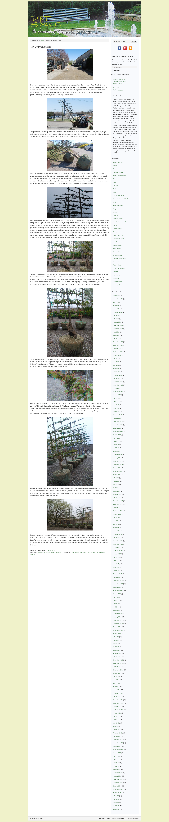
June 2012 (116, 680)
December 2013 (118, 620)
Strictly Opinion (117, 255)
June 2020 (116, 362)
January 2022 (117, 322)
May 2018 (116, 444)
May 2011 (116, 723)
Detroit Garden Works (119, 81)
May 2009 (116, 802)
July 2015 (116, 557)
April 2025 (116, 305)
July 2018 (116, 438)
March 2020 (116, 372)
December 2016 (118, 501)
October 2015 (117, 547)
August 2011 (117, 713)
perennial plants (118, 205)
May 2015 (116, 564)
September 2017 (118, 471)
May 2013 (116, 643)
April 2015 (116, 567)
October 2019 (117, 388)
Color (114, 182)
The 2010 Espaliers (40, 46)
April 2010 (116, 766)
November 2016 (118, 504)
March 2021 (116, 335)
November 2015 (118, 544)
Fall (114, 179)
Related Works (117, 281)
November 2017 (118, 464)
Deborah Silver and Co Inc (121, 199)
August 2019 (117, 395)
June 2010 (116, 759)
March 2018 (116, 451)
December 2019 (118, 381)
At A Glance (116, 275)
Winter (115, 189)
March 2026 (116, 295)
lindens (32, 554)
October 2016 (117, 507)
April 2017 (116, 488)
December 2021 (118, 325)
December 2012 (118, 660)
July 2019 (116, 398)
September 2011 (118, 709)
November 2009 (118, 782)
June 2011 (116, 719)
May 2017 (116, 484)
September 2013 (118, 630)
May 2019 (116, 405)
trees (114, 202)
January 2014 (117, 617)
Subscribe (116, 70)
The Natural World (118, 242)
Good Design (117, 248)
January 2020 (117, 378)
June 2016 (116, 521)
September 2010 (118, 749)
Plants (115, 165)
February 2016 (117, 534)
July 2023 (116, 318)
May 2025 (116, 302)
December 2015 (118, 541)
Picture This (116, 252)
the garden (116, 209)
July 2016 (116, 517)
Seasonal (116, 278)
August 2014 (117, 594)
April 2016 (116, 527)
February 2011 (117, 733)
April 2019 (116, 408)
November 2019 (118, 385)
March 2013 (116, 650)
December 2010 (118, 739)
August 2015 (117, 554)
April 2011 (116, 726)
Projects (115, 271)
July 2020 (116, 358)
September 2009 (118, 789)
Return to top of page (36, 818)
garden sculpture (118, 162)
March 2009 (116, 809)
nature (115, 212)
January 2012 (117, 696)
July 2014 (116, 597)
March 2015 (116, 570)
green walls (75, 552)
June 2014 (116, 600)
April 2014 (116, 607)
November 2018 (118, 425)
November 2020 (118, 345)
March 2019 (116, 411)
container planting (118, 172)
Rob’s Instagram (118, 90)
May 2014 (116, 603)
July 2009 (116, 796)
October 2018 (117, 428)
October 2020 (117, 348)
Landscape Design (44, 552)
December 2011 (118, 700)
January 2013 (117, 656)
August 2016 (117, 514)
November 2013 (118, 623)
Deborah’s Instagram (119, 88)
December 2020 (118, 342)
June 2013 (116, 640)
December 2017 (118, 461)
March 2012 (116, 690)
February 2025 (117, 312)
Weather (115, 215)
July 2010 (116, 756)
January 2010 (117, 776)
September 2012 (118, 670)
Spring (115, 232)
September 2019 (118, 391)
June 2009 (116, 799)
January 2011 (117, 736)
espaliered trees (85, 552)
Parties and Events (119, 268)
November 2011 (118, 703)
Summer (115, 169)
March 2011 (116, 729)
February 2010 (117, 772)
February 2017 (117, 494)
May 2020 (116, 365)
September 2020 (118, 352)
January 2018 (117, 458)
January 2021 (117, 338)
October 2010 (117, 746)
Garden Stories (117, 228)
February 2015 (117, 574)
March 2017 (116, 491)
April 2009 (116, 806)
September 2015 (118, 550)
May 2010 (116, 763)
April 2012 (116, 686)
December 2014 (118, 580)
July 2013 (116, 637)
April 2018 (116, 448)
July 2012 (116, 676)
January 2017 (117, 497)
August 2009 (117, 792)
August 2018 (117, 435)
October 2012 (117, 666)
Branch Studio (117, 83)
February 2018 (117, 454)
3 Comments (51, 550)
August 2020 (117, 355)
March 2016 (116, 531)
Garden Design (117, 245)
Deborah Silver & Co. (84, 16)
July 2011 (116, 716)
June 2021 (116, 332)
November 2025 (118, 299)
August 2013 (117, 633)
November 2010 (118, 743)
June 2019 (116, 401)
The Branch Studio (118, 195)
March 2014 (116, 610)
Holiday (115, 225)
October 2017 (117, 468)
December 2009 (118, 779)
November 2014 (118, 584)
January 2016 (117, 537)
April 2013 (116, 647)
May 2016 (116, 524)
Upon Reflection (118, 235)
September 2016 (118, 511)
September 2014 (118, 590)
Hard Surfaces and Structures (122, 222)
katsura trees (101, 552)
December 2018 (118, 421)
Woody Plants (117, 265)
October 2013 (117, 627)
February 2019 (117, 415)
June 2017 (116, 481)
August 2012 (117, 673)
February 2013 (117, 653)
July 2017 (116, 478)
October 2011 (117, 706)
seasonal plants (118, 218)
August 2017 (117, 474)
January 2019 (117, 418)
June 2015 (116, 560)
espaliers (93, 552)
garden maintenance (119, 175)
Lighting (115, 185)
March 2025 (116, 309)
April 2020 (116, 368)
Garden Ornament (56, 552)
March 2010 (116, 769)
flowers (115, 192)
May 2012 (116, 683)
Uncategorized (117, 285)
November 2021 (118, 328)
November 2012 (118, 663)
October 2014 (117, 587)
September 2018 (118, 431)
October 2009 (117, 786)
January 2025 (117, 315)
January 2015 (117, 577)
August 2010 (117, 753)
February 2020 (117, 375)
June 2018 (116, 441)
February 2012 (117, 693)
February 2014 (117, 613)
